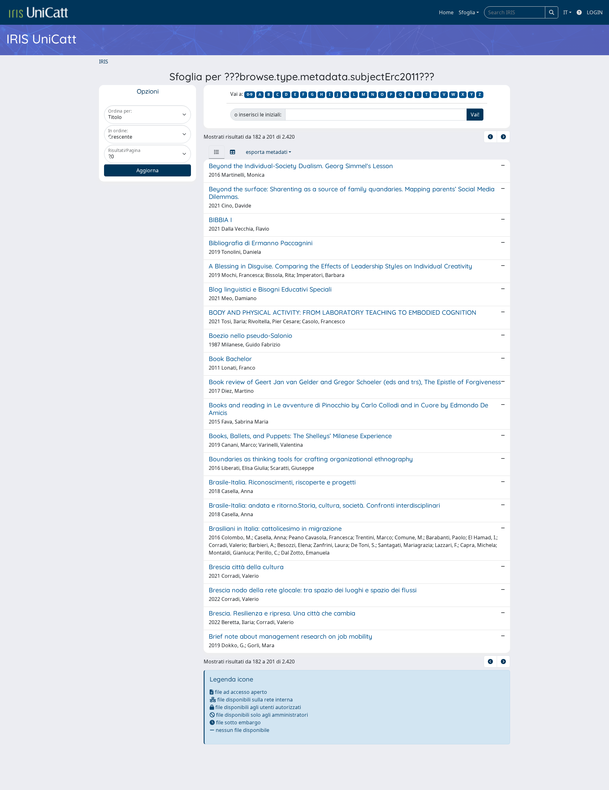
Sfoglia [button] (467, 12)
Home (446, 12)
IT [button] (565, 12)
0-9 (249, 94)
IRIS (103, 61)
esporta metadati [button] (266, 151)
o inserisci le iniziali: (257, 114)
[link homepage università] (38, 12)
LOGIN (595, 12)
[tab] (217, 152)
